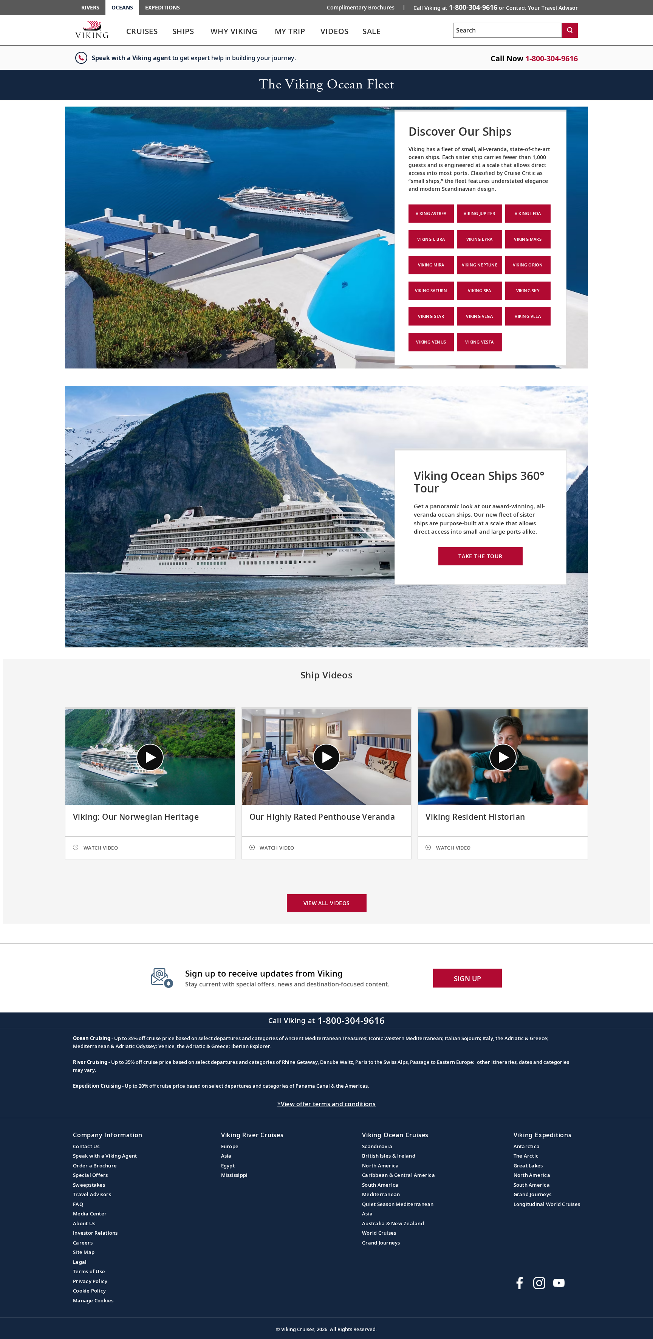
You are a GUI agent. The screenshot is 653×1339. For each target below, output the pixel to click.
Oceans (122, 7)
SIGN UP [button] (467, 978)
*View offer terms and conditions (326, 1104)
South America (380, 1184)
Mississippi (234, 1175)
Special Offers (90, 1175)
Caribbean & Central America (398, 1175)
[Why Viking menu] (268, 31)
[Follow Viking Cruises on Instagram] (539, 1283)
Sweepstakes (89, 1184)
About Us (84, 1223)
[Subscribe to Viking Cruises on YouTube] (559, 1283)
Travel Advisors (92, 1194)
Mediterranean (381, 1194)
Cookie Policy (89, 1290)
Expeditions (162, 7)
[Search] (570, 30)
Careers (83, 1242)
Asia (226, 1155)
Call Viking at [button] (495, 7)
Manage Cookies (93, 1300)
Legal (80, 1262)
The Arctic (526, 1155)
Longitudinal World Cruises (547, 1204)
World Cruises (379, 1232)
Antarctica (527, 1146)
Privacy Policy (90, 1281)
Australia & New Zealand (393, 1223)
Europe (230, 1146)
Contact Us (86, 1146)
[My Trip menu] (315, 31)
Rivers (90, 7)
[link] (142, 33)
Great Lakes (528, 1165)
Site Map (83, 1252)
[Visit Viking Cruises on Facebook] (520, 1283)
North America (380, 1165)
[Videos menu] (358, 31)
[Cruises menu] (167, 31)
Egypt (228, 1165)
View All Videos (326, 903)
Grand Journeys (381, 1242)
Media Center (90, 1213)
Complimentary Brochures (361, 7)
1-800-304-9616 (551, 58)
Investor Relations (95, 1232)
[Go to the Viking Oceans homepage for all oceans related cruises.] (91, 29)
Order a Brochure (95, 1165)
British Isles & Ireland (388, 1155)
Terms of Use (89, 1271)
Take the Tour (480, 556)
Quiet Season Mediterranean (398, 1204)
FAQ (78, 1204)
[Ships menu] (202, 31)
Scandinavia (377, 1146)
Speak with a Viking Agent (105, 1155)
